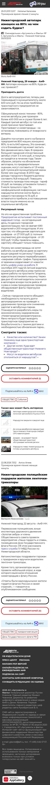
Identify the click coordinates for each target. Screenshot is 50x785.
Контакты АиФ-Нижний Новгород (22, 678)
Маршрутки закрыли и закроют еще (28, 420)
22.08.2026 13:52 (8, 462)
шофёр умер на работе (21, 265)
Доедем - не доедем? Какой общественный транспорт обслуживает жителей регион (26, 440)
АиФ (27, 519)
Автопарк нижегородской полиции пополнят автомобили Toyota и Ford (29, 413)
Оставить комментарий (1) (25, 378)
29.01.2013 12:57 (8, 11)
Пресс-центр (9, 660)
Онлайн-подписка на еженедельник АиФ (15, 668)
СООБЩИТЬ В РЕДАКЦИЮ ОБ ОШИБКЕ (23, 682)
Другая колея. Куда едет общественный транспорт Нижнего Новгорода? (25, 349)
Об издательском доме (16, 656)
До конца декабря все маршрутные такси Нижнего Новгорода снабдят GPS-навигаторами (28, 431)
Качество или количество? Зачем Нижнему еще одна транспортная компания (25, 340)
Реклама (24, 660)
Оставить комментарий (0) (25, 611)
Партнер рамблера (26, 771)
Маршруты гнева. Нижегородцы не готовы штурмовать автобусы (28, 448)
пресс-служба (9, 548)
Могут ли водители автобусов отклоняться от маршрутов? (23, 356)
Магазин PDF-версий (14, 664)
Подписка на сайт (13, 674)
